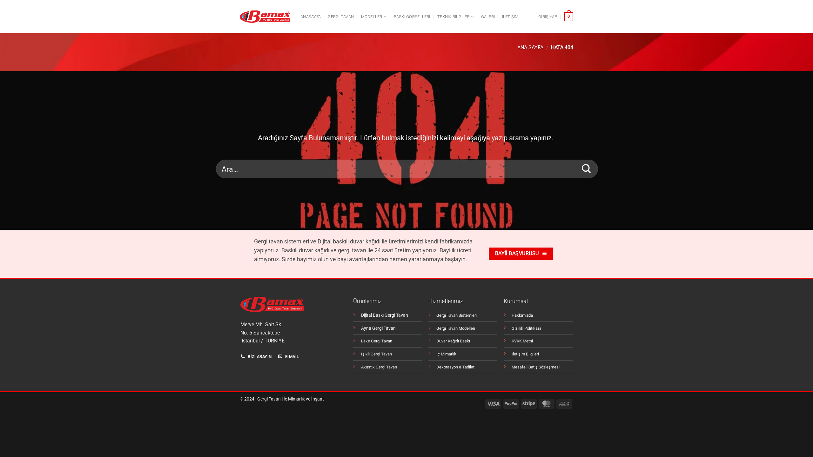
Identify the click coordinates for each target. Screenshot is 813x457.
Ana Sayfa (530, 47)
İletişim (510, 16)
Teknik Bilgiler (453, 16)
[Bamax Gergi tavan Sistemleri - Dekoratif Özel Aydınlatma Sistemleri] (265, 16)
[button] (547, 17)
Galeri (488, 16)
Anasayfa (310, 16)
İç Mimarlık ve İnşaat (304, 399)
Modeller (371, 16)
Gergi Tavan (269, 399)
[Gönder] (586, 169)
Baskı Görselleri (412, 16)
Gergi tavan (341, 16)
